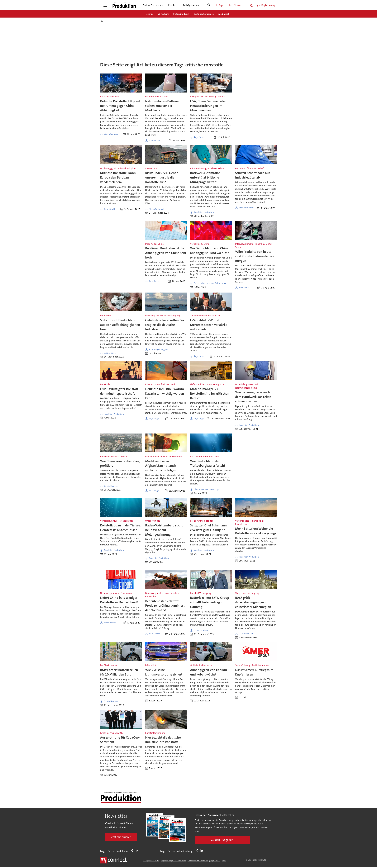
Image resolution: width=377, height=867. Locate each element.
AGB (145, 860)
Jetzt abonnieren (121, 837)
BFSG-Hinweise (179, 860)
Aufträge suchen (191, 5)
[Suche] (209, 5)
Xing (132, 850)
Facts (224, 860)
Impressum (166, 860)
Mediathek (223, 13)
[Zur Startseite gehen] (124, 5)
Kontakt (216, 860)
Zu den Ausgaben (222, 840)
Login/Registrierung (265, 5)
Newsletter (240, 5)
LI (137, 850)
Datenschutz (153, 860)
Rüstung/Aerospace (204, 13)
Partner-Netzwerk (152, 5)
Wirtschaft (163, 13)
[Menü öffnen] (105, 5)
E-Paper (220, 5)
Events (171, 5)
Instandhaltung (181, 13)
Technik (149, 13)
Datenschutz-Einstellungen (200, 860)
